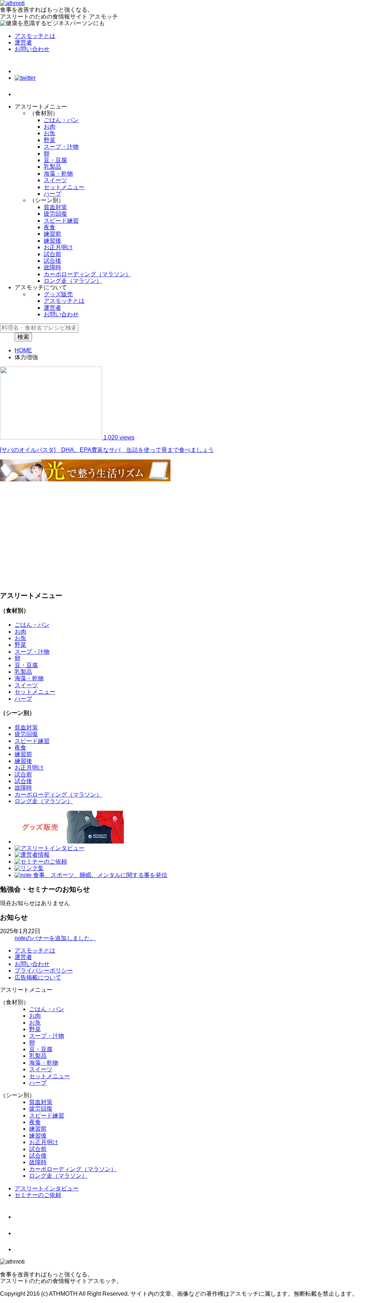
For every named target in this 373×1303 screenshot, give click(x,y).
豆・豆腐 (55, 160)
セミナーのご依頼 (38, 1195)
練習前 (52, 234)
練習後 (52, 241)
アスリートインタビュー (47, 1188)
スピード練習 (61, 221)
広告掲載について (38, 977)
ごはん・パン (61, 120)
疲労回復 (55, 214)
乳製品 (52, 167)
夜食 (49, 227)
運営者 (23, 42)
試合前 (52, 254)
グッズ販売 (58, 294)
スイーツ (55, 180)
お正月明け (58, 247)
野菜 (49, 140)
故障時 (52, 267)
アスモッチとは (35, 36)
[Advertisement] (186, 534)
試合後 (52, 261)
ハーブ (52, 194)
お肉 (49, 127)
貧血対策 (55, 207)
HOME (23, 350)
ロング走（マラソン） (73, 281)
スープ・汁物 (61, 147)
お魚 (49, 133)
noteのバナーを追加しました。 (55, 938)
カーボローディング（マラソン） (87, 274)
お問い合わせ (32, 49)
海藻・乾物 (58, 174)
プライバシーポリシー (44, 970)
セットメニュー (64, 187)
